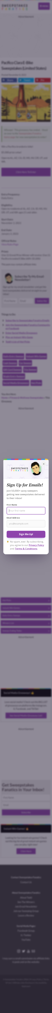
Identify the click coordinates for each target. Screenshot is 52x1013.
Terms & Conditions (26, 548)
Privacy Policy (36, 545)
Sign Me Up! (26, 534)
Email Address (13, 518)
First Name (12, 505)
